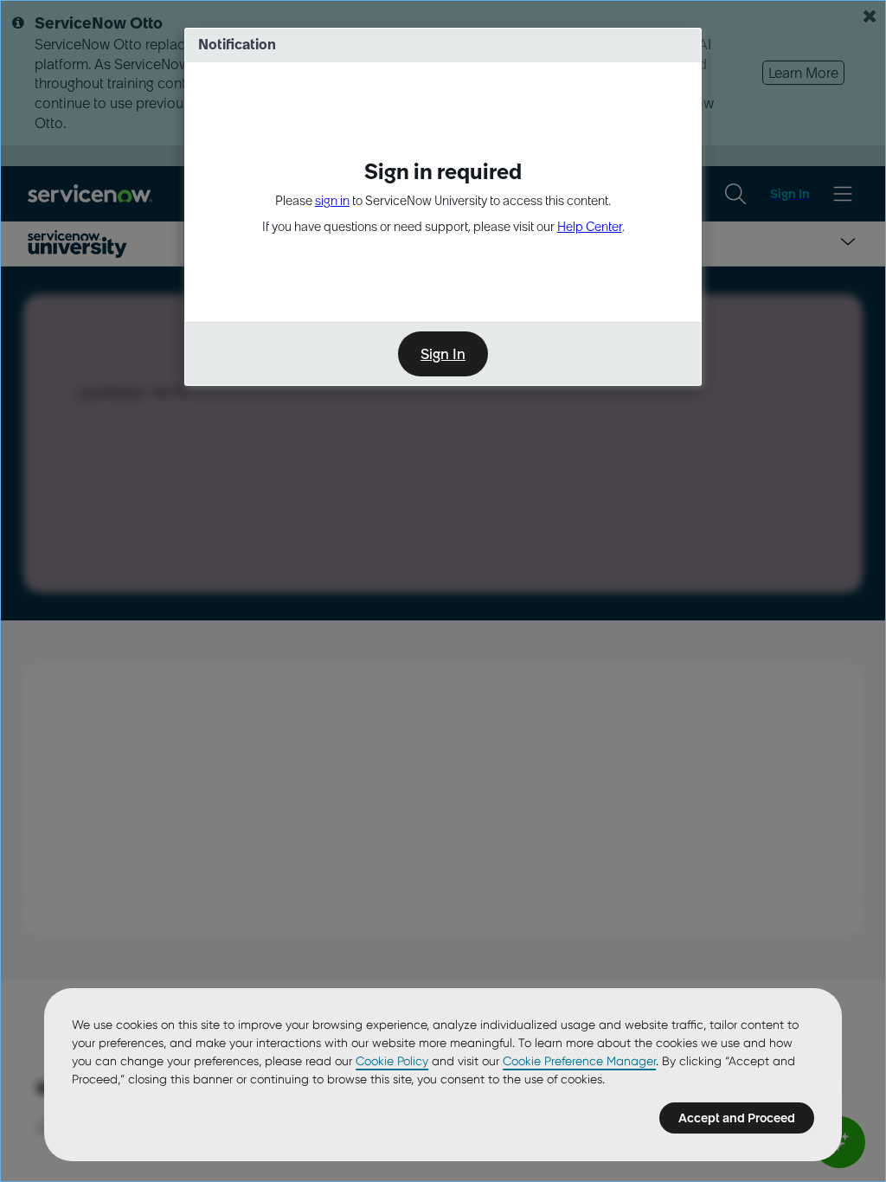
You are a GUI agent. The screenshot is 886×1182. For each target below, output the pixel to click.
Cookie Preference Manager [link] (579, 1061)
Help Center (589, 226)
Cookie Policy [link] (392, 1061)
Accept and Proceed (736, 1118)
